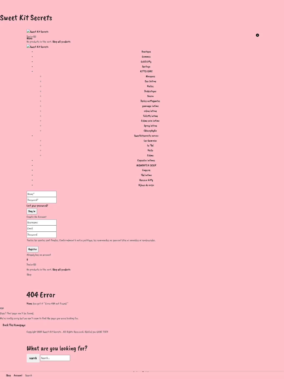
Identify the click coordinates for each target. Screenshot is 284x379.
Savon (150, 96)
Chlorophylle (150, 130)
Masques (150, 76)
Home (29, 303)
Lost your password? (37, 205)
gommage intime (150, 106)
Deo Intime (150, 81)
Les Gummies (150, 140)
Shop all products (61, 41)
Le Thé (150, 145)
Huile (150, 150)
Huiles (150, 86)
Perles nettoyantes (150, 101)
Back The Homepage (14, 325)
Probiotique (150, 91)
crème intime (150, 111)
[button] (142, 259)
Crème (150, 155)
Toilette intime (150, 116)
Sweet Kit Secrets (26, 17)
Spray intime (150, 125)
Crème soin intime (150, 120)
